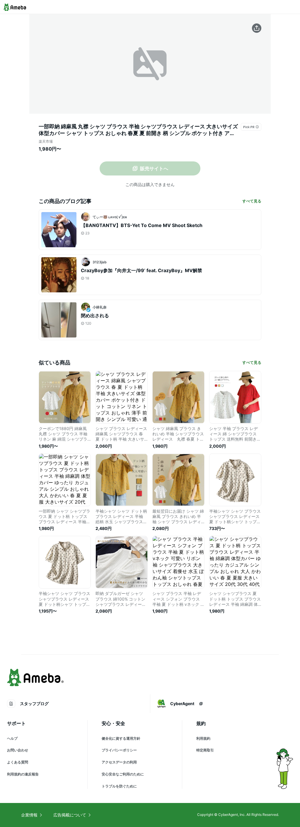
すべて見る (251, 201)
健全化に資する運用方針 (121, 738)
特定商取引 (205, 750)
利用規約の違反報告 (23, 774)
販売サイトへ (154, 168)
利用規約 (203, 738)
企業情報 (29, 814)
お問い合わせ (17, 750)
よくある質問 (17, 762)
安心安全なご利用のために (123, 774)
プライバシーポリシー (119, 750)
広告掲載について (69, 814)
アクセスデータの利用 (119, 762)
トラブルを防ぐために (119, 786)
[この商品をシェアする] (256, 28)
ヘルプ (12, 738)
